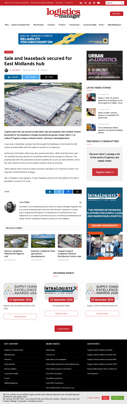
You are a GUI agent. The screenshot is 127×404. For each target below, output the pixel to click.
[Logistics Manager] (63, 13)
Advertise (59, 3)
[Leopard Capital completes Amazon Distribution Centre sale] (70, 241)
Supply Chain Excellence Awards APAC (102, 364)
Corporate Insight (89, 25)
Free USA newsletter (54, 373)
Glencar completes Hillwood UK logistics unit (14, 254)
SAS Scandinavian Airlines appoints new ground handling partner (110, 130)
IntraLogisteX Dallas (61, 305)
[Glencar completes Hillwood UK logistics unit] (16, 241)
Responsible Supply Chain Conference (102, 369)
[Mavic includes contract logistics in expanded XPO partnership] (91, 112)
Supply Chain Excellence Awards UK (102, 305)
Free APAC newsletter (55, 383)
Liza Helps (16, 70)
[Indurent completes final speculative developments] (43, 241)
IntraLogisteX (92, 373)
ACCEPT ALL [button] (117, 398)
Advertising (50, 350)
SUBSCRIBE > (116, 14)
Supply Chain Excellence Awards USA (101, 355)
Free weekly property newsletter (58, 369)
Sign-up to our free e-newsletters (17, 3)
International (74, 25)
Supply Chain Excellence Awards (99, 350)
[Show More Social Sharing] (60, 77)
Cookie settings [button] (93, 398)
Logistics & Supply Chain (20, 25)
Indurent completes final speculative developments (43, 254)
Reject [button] (105, 398)
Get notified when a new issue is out (60, 388)
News (7, 25)
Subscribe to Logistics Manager (42, 3)
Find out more (20, 316)
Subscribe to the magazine (56, 359)
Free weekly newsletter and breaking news (62, 364)
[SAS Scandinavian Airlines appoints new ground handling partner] (91, 127)
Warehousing (38, 25)
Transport (51, 25)
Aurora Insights (10, 369)
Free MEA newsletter (54, 378)
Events (101, 25)
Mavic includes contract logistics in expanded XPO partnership (108, 115)
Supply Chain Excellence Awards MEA (101, 359)
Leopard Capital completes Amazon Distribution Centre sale (69, 254)
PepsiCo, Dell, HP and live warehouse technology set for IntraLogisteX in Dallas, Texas (110, 100)
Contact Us (69, 3)
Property (62, 25)
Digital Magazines (114, 25)
